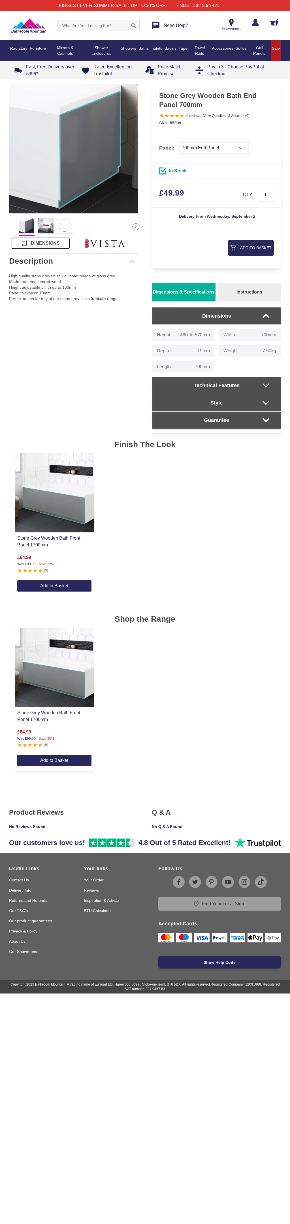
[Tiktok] (260, 882)
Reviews (91, 890)
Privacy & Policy (23, 931)
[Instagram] (244, 882)
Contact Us (19, 880)
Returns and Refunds (28, 900)
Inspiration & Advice (101, 900)
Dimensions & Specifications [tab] (184, 292)
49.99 (171, 192)
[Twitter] (195, 882)
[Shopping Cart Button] (274, 22)
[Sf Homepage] (28, 25)
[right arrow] (136, 226)
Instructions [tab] (249, 292)
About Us (17, 941)
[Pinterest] (211, 882)
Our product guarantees (30, 921)
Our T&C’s (18, 910)
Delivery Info (20, 890)
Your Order (94, 880)
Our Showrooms (23, 951)
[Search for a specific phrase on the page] (133, 25)
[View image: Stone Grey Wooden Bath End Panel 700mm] (73, 148)
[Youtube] (228, 882)
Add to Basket (54, 585)
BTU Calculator (97, 910)
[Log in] (255, 22)
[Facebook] (178, 882)
